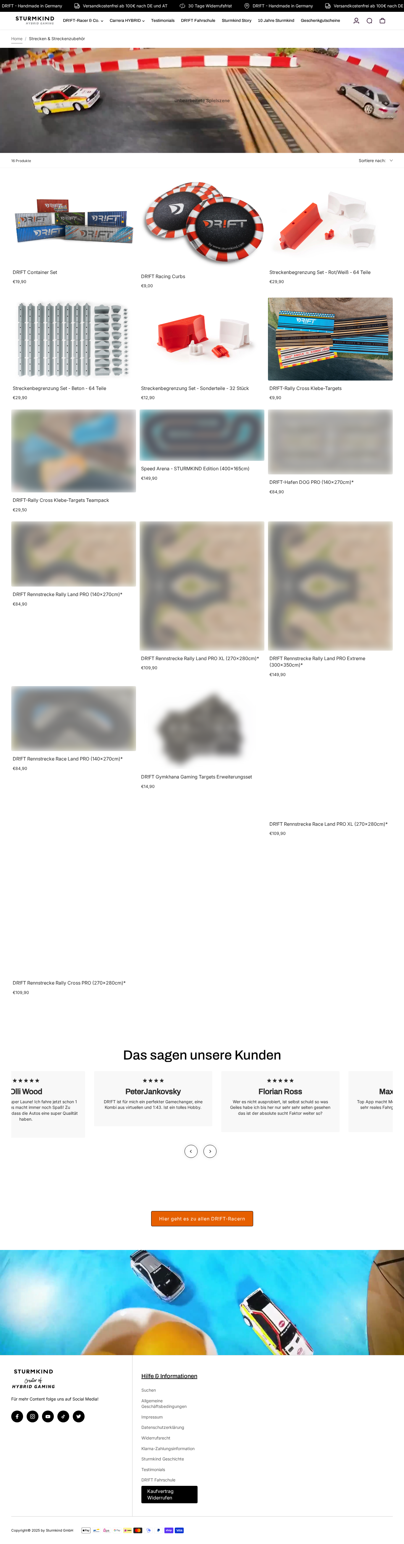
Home (16, 38)
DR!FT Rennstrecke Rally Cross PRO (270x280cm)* (69, 983)
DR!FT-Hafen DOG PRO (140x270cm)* (311, 482)
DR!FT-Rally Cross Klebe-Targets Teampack (61, 500)
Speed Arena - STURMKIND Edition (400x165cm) (195, 468)
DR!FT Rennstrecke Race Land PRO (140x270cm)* (68, 759)
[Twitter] (79, 1416)
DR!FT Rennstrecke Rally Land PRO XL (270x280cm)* (200, 658)
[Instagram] (32, 1416)
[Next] (209, 1151)
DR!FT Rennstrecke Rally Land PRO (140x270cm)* (67, 594)
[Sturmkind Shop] (37, 21)
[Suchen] (369, 21)
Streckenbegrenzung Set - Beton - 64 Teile (59, 388)
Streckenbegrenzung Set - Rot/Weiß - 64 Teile (320, 272)
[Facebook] (17, 1416)
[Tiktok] (63, 1416)
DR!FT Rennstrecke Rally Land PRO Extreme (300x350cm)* (317, 661)
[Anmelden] (356, 21)
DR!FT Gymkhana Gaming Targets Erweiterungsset (196, 777)
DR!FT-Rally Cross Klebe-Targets (305, 388)
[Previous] (191, 1151)
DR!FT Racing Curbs (163, 276)
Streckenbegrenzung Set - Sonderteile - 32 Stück (195, 388)
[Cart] (382, 21)
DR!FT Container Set (35, 272)
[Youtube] (48, 1416)
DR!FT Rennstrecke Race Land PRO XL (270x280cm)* (328, 824)
